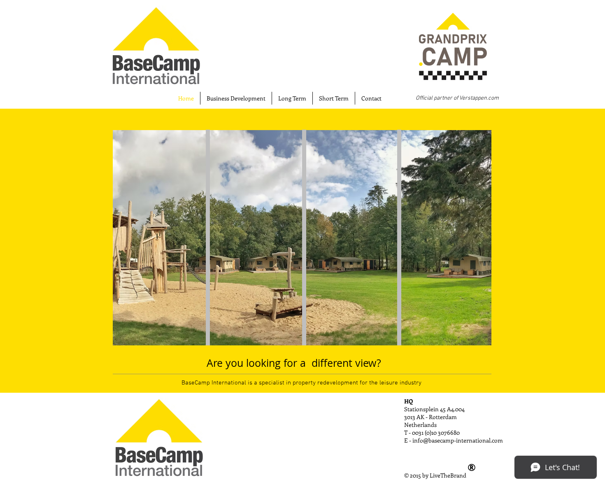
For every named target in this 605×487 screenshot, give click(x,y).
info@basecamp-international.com (457, 440)
